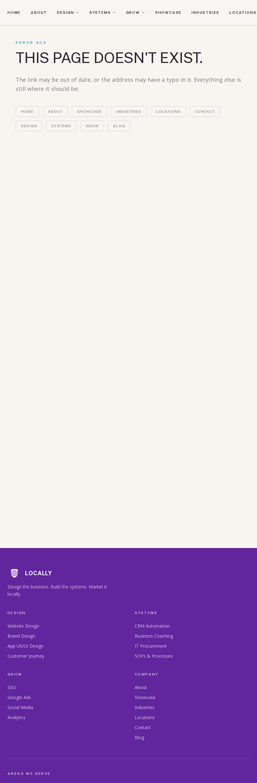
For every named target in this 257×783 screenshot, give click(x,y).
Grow (133, 12)
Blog (119, 126)
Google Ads (19, 697)
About (39, 12)
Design (65, 12)
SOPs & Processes (154, 656)
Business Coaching (154, 636)
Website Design (23, 626)
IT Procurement (151, 646)
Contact (205, 111)
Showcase (168, 12)
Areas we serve (29, 773)
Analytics (16, 717)
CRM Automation (152, 626)
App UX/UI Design (26, 646)
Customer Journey (26, 656)
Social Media (20, 707)
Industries (205, 12)
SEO (12, 687)
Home (14, 12)
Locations (242, 12)
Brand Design (21, 636)
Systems (100, 12)
